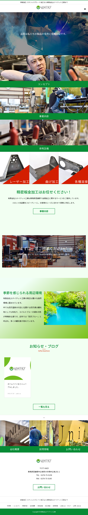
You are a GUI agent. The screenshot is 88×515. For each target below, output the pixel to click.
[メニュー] (85, 9)
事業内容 (44, 211)
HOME (9, 506)
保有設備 (40, 506)
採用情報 (55, 506)
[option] (44, 33)
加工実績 (47, 506)
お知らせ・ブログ (65, 506)
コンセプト (16, 506)
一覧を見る (44, 407)
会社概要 (32, 506)
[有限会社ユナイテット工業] (44, 461)
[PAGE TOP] (44, 417)
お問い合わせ (44, 487)
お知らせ (18, 393)
